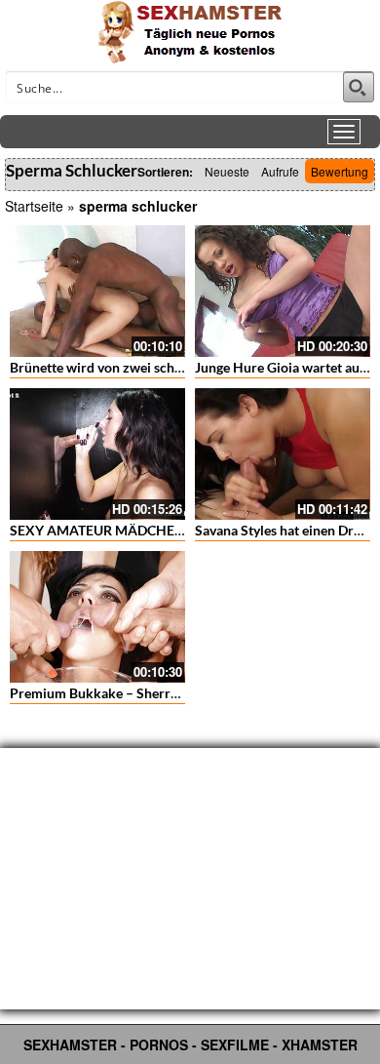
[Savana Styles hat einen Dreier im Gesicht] (282, 454)
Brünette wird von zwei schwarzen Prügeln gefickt (162, 367)
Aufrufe (280, 171)
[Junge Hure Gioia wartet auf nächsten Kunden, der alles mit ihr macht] (282, 291)
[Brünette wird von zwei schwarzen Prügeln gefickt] (97, 291)
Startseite (34, 206)
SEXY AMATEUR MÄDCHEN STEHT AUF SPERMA (164, 530)
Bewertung (339, 171)
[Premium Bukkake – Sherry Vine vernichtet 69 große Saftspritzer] (97, 617)
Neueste (227, 171)
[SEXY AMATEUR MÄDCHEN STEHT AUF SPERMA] (97, 454)
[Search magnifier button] (358, 86)
